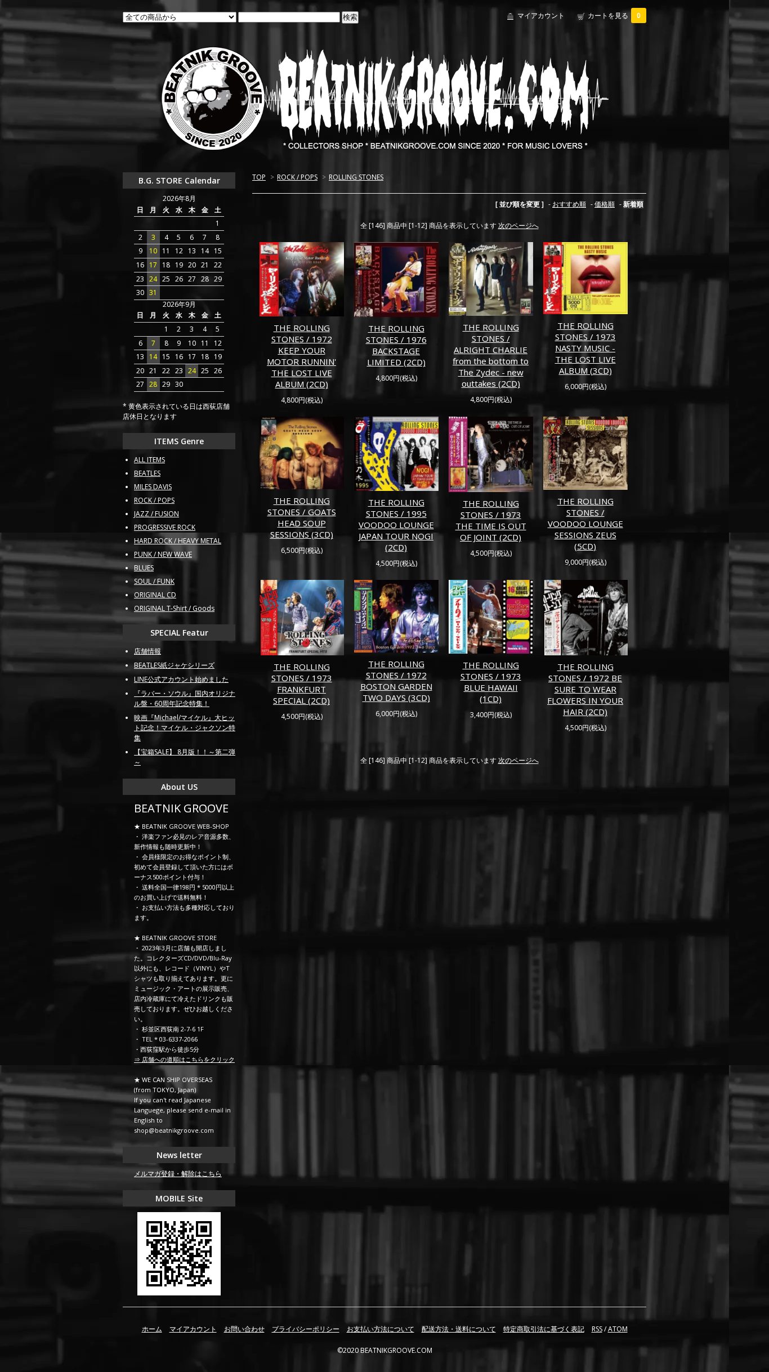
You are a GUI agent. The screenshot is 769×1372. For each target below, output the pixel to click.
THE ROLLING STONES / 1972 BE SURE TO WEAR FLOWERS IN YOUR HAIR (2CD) (585, 689)
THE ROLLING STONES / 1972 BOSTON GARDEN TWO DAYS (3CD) (396, 680)
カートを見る (614, 15)
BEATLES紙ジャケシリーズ (174, 665)
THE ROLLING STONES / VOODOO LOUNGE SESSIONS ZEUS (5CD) (585, 523)
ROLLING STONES (356, 177)
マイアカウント (541, 15)
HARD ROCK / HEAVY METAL (177, 541)
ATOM (618, 1329)
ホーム (152, 1329)
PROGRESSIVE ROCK (164, 527)
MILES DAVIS (153, 486)
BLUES (144, 568)
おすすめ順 (569, 204)
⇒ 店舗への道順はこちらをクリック (184, 1059)
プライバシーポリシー (305, 1329)
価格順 (604, 204)
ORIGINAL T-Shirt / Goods (174, 608)
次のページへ (518, 225)
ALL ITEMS (149, 459)
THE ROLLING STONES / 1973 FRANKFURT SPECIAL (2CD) (301, 683)
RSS (597, 1329)
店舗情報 (147, 651)
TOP (259, 177)
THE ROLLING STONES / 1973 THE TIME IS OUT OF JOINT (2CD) (490, 520)
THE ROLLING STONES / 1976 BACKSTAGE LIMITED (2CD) (396, 345)
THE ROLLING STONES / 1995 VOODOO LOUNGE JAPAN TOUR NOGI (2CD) (396, 525)
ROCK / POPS (297, 177)
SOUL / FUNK (154, 581)
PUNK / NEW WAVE (163, 554)
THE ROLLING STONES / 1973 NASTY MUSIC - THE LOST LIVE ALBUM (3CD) (585, 348)
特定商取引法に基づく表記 (543, 1329)
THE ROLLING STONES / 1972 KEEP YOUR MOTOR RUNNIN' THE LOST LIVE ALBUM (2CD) (301, 356)
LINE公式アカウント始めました (181, 679)
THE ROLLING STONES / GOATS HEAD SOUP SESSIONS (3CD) (301, 517)
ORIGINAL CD (155, 595)
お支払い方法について (380, 1329)
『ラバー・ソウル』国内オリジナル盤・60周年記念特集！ (184, 698)
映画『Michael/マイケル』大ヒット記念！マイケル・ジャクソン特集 (184, 728)
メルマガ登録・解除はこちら (178, 1173)
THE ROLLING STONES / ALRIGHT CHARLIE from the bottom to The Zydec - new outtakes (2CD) (491, 355)
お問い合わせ (244, 1329)
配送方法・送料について (459, 1329)
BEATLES (147, 473)
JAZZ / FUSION (156, 514)
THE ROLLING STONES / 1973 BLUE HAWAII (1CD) (490, 681)
